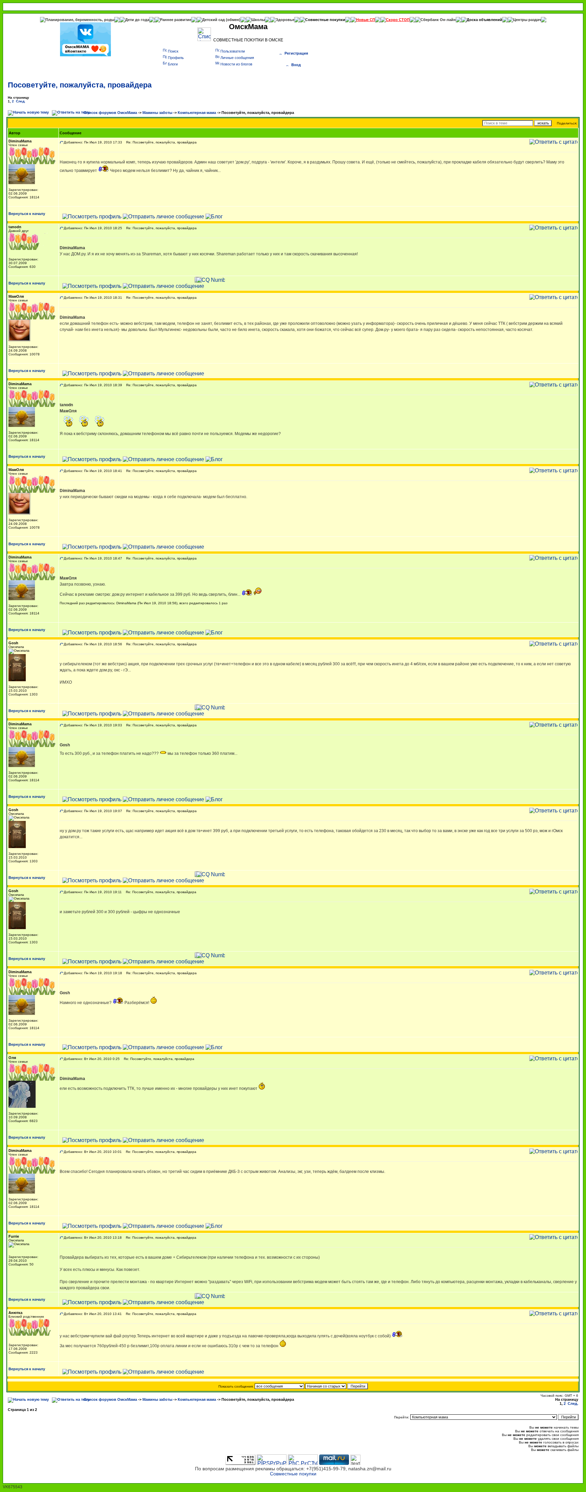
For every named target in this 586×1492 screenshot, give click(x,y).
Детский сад (214, 20)
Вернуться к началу (26, 214)
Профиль (176, 58)
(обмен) (233, 20)
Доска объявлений (484, 20)
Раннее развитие (175, 20)
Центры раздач (527, 20)
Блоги (173, 64)
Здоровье (285, 20)
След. (20, 101)
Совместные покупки (325, 20)
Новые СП (365, 20)
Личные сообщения (237, 58)
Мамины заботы (157, 113)
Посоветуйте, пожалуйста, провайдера (80, 85)
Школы (258, 20)
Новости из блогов (236, 64)
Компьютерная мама (197, 113)
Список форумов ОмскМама (110, 113)
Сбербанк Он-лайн (438, 20)
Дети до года (137, 20)
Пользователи (232, 51)
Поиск (173, 51)
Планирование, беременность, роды (79, 20)
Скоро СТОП (398, 20)
